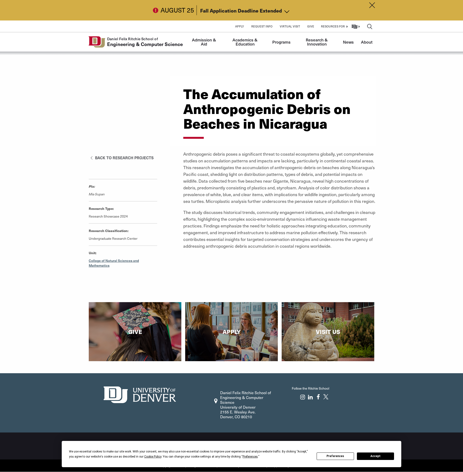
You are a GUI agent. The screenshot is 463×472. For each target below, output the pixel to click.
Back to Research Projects (124, 157)
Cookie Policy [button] (152, 456)
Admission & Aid (204, 42)
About (367, 42)
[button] (334, 26)
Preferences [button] (250, 456)
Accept (375, 456)
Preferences (335, 456)
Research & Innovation (317, 42)
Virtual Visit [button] (290, 26)
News (348, 42)
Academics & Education (245, 42)
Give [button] (310, 26)
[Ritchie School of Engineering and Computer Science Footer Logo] (140, 394)
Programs (281, 42)
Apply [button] (239, 26)
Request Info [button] (261, 26)
